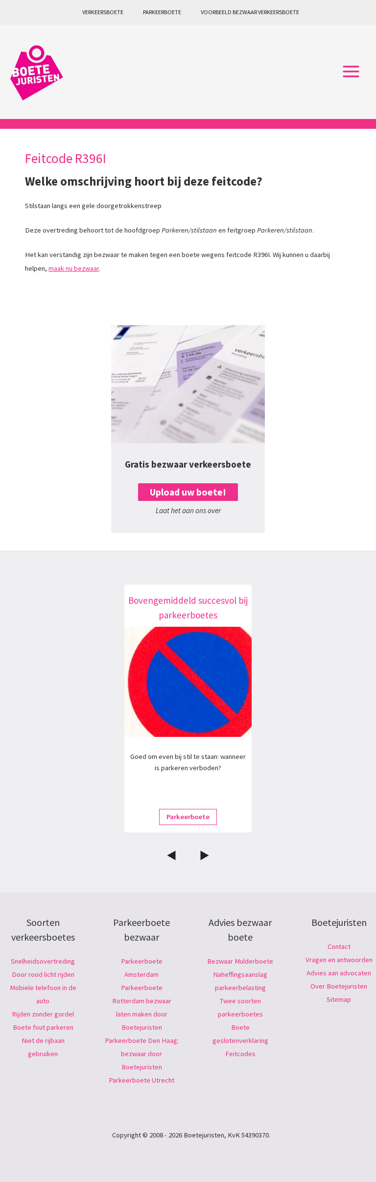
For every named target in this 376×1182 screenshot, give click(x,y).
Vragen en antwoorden (339, 959)
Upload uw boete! (188, 492)
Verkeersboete (102, 12)
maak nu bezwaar (73, 268)
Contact (339, 946)
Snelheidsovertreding (43, 961)
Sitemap (339, 999)
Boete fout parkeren (43, 1027)
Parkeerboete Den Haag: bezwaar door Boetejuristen (142, 1053)
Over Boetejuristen (338, 986)
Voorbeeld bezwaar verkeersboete (250, 12)
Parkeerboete (162, 12)
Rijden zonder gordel (43, 1014)
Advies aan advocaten (338, 973)
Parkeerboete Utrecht (141, 1080)
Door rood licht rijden (43, 974)
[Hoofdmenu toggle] (351, 72)
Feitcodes (240, 1053)
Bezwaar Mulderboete (240, 961)
